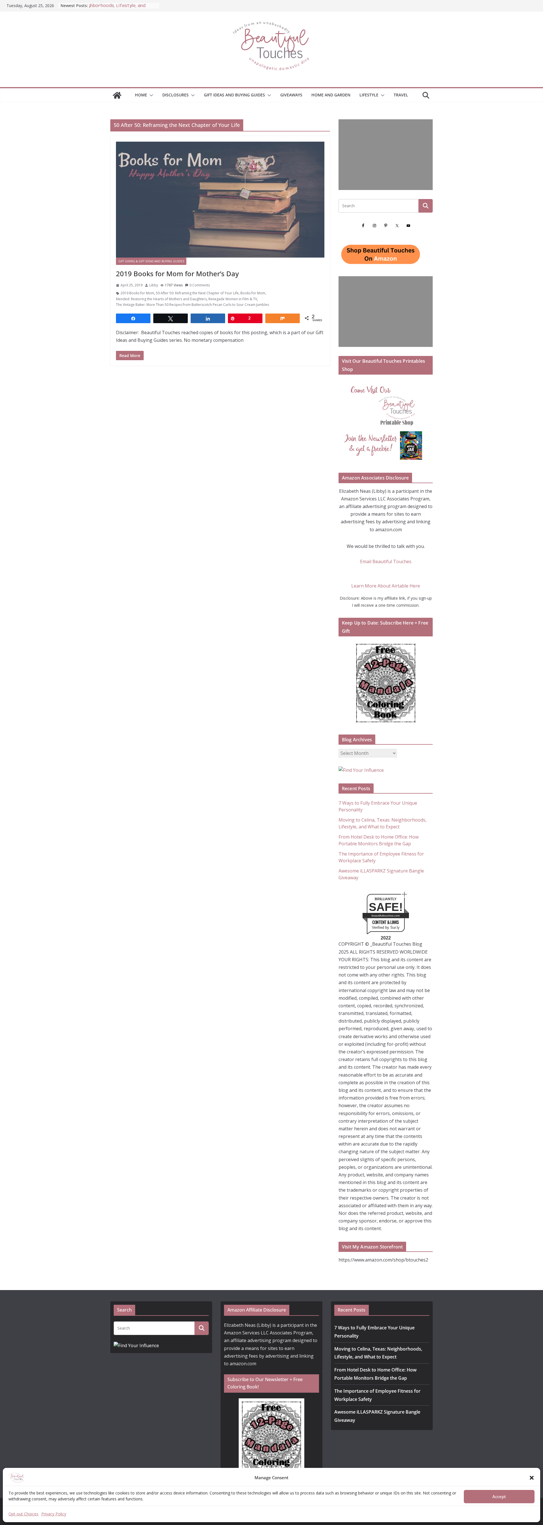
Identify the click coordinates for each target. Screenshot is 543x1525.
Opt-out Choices (23, 1514)
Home (141, 95)
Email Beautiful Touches (385, 561)
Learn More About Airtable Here (385, 586)
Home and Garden (330, 95)
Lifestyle (368, 95)
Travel (401, 95)
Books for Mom (252, 293)
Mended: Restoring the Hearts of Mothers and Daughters (161, 299)
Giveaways (291, 95)
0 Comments (199, 285)
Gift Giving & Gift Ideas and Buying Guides (151, 261)
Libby (153, 285)
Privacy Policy (53, 1514)
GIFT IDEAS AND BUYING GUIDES (234, 95)
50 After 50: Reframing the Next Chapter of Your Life (197, 293)
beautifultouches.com (386, 915)
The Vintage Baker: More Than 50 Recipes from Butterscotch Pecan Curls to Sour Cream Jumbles (192, 304)
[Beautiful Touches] (117, 95)
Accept (499, 1497)
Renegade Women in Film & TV (232, 299)
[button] (532, 1478)
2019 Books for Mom (137, 293)
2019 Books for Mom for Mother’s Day (177, 273)
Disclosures (175, 95)
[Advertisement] (386, 154)
